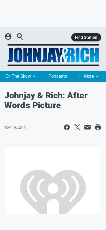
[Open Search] (20, 36)
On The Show (18, 76)
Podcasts (57, 76)
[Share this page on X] (77, 127)
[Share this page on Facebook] (67, 127)
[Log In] (9, 36)
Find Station (86, 37)
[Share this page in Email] (87, 127)
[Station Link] (53, 55)
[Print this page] (98, 127)
